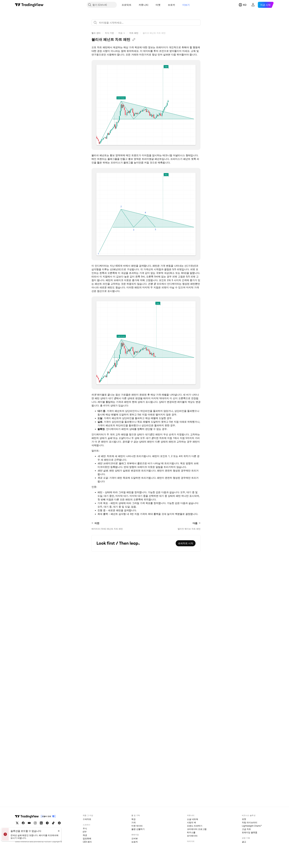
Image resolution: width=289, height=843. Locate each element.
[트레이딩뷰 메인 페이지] (29, 5)
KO (244, 4)
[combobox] (146, 23)
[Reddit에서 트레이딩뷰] (59, 823)
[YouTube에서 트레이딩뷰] (29, 823)
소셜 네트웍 (192, 819)
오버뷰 (134, 838)
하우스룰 (191, 832)
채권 (85, 835)
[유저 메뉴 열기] (253, 5)
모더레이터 (192, 835)
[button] (133, 5)
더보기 (186, 4)
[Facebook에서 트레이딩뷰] (23, 823)
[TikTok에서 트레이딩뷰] (53, 823)
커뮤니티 (143, 4)
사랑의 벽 (191, 822)
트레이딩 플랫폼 (249, 832)
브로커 (171, 4)
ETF (85, 831)
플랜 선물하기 (138, 829)
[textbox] (147, 22)
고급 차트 (246, 829)
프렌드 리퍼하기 (194, 825)
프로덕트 (126, 4)
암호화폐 (87, 838)
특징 (133, 819)
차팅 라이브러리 (249, 822)
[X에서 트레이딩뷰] (17, 823)
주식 (85, 828)
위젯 (244, 819)
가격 (133, 822)
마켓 (158, 4)
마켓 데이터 (137, 825)
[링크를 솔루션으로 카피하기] (134, 39)
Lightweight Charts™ (252, 825)
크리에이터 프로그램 (197, 829)
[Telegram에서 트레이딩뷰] (47, 823)
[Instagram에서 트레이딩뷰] (35, 823)
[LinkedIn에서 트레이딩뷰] (41, 823)
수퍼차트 (87, 819)
